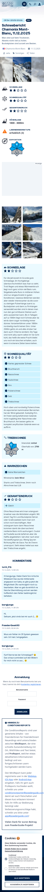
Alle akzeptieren (22, 878)
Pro (29, 20)
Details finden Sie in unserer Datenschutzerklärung (16, 850)
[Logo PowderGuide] (7, 4)
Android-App (25, 779)
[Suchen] (35, 4)
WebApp (32, 776)
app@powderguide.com (17, 815)
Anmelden (22, 711)
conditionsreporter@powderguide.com (24, 792)
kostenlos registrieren (31, 684)
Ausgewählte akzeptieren (22, 884)
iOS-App (9, 779)
